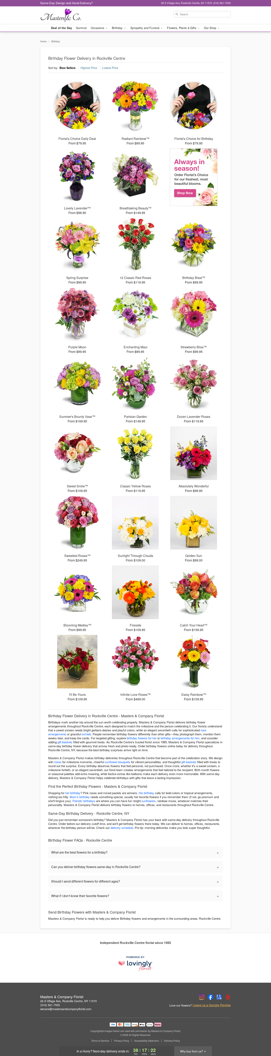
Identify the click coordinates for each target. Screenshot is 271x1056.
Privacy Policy (121, 1041)
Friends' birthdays (83, 801)
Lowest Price (110, 68)
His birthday (146, 793)
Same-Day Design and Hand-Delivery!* (66, 3)
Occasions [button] (98, 28)
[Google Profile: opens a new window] (219, 997)
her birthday (73, 793)
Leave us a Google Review (212, 1005)
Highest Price (89, 68)
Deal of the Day (61, 28)
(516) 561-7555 (50, 1005)
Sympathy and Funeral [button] (145, 28)
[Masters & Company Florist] (68, 15)
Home (43, 41)
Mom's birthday (80, 797)
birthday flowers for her (142, 738)
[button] (260, 1039)
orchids (86, 734)
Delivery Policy (172, 1041)
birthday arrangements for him (180, 738)
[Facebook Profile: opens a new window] (210, 997)
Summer (81, 28)
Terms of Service (100, 1041)
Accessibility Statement (146, 1041)
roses (58, 762)
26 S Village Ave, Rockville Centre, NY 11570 (68, 1001)
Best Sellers (68, 68)
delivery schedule (122, 828)
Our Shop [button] (210, 28)
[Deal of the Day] (194, 177)
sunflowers (148, 801)
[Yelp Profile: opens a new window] (228, 997)
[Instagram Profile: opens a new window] (202, 997)
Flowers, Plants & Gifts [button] (182, 28)
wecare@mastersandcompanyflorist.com (65, 1009)
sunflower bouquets (117, 762)
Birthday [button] (117, 28)
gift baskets (65, 742)
